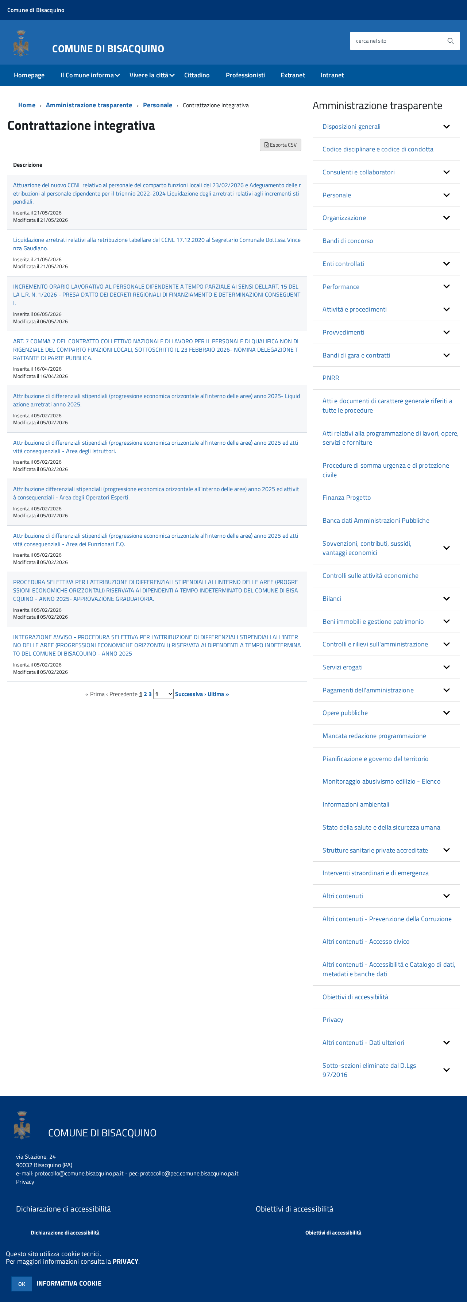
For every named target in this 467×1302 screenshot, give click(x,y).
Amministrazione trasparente (89, 105)
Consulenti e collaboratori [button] (359, 172)
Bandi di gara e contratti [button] (356, 355)
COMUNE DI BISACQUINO (108, 47)
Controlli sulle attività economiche (370, 575)
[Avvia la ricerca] (450, 41)
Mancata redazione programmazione (374, 736)
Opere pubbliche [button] (345, 713)
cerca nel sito (371, 41)
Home (26, 105)
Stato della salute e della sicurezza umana (381, 827)
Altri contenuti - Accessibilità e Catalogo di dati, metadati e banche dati (389, 969)
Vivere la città (149, 75)
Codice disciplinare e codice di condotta (378, 149)
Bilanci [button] (332, 598)
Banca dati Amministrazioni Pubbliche (376, 520)
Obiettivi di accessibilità (355, 997)
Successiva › (190, 693)
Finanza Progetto (347, 497)
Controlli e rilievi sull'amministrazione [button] (375, 644)
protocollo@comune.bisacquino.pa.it (79, 1173)
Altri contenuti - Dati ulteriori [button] (363, 1042)
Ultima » (218, 693)
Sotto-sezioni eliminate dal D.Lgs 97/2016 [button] (369, 1070)
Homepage (29, 75)
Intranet (332, 75)
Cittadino (197, 75)
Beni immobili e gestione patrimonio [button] (373, 621)
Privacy (333, 1019)
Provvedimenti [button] (343, 332)
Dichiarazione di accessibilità (65, 1232)
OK (21, 1284)
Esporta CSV (283, 144)
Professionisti (245, 75)
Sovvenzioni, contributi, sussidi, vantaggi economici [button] (367, 548)
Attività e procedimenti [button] (355, 309)
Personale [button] (337, 195)
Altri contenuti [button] (343, 896)
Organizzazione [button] (344, 218)
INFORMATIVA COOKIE (68, 1283)
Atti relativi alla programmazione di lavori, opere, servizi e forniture (391, 438)
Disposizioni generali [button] (352, 126)
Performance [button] (341, 286)
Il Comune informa (87, 75)
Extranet (293, 75)
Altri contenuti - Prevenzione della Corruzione (387, 919)
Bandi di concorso (348, 241)
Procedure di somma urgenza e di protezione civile (386, 470)
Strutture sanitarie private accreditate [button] (375, 850)
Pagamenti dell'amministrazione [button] (368, 690)
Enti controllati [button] (343, 263)
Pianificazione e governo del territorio (376, 759)
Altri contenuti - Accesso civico (366, 941)
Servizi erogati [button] (343, 667)
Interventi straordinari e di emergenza (376, 873)
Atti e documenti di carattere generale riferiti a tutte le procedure (387, 405)
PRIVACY (125, 1261)
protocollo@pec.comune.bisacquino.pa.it (189, 1173)
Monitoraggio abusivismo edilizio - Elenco (381, 781)
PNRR (331, 378)
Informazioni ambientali (356, 804)
